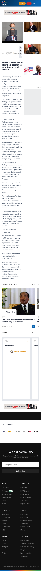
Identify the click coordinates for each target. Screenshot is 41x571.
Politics (16, 53)
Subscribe (20, 471)
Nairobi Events (25, 527)
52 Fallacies (6, 517)
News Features (25, 497)
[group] (8, 431)
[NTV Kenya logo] (4, 3)
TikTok (4, 540)
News (3, 317)
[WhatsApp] (20, 56)
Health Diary (24, 494)
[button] (37, 3)
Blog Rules (24, 550)
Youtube (4, 553)
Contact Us (24, 556)
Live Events (24, 514)
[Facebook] (20, 47)
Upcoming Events (26, 520)
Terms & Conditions (27, 543)
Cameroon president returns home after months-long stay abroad (18, 321)
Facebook (5, 550)
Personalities (24, 540)
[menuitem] (29, 527)
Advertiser (24, 523)
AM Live (4, 520)
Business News (7, 494)
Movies (23, 530)
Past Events (24, 517)
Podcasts (7, 491)
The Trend (24, 500)
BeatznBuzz (6, 527)
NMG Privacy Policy (27, 547)
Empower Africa (25, 553)
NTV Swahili (24, 491)
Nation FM (23, 488)
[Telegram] (20, 53)
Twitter (4, 543)
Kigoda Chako (25, 504)
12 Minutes (9, 346)
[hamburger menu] (38, 3)
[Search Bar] (34, 3)
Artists (4, 523)
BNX (3, 530)
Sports (4, 500)
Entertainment (6, 497)
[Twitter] (20, 50)
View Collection (20, 352)
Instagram (5, 547)
